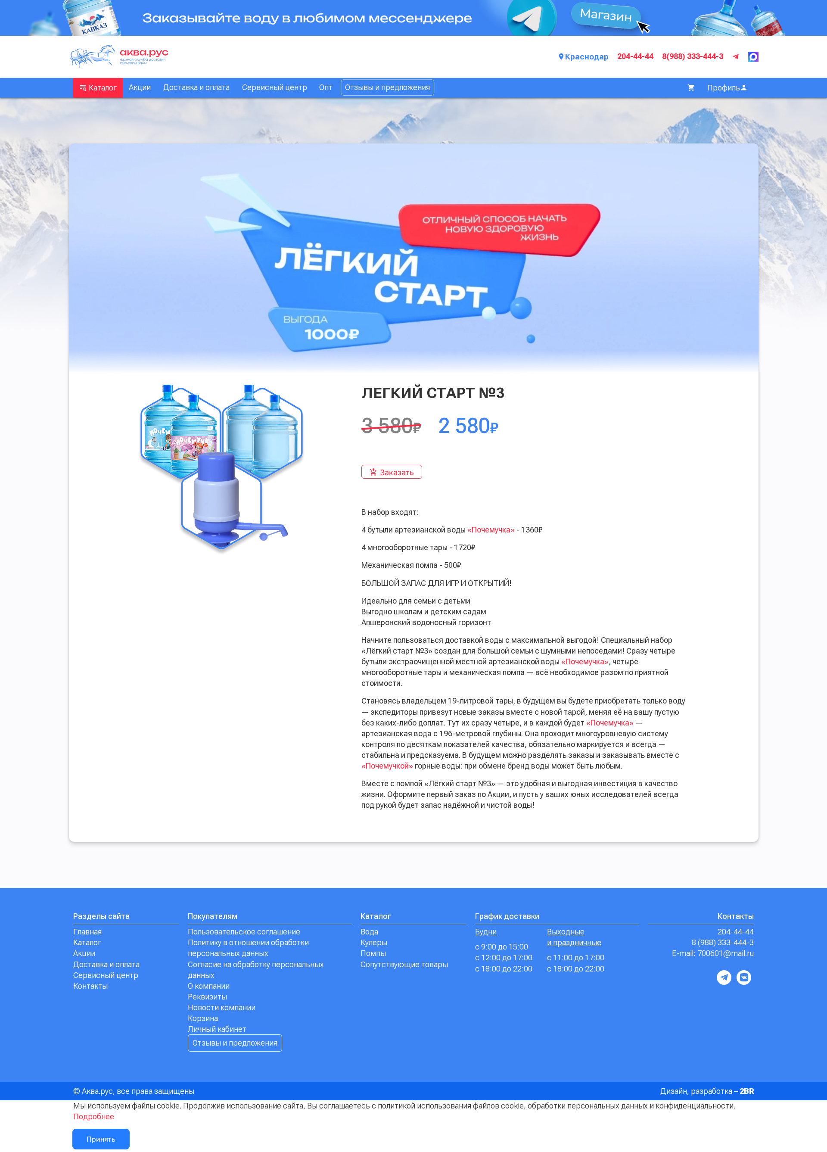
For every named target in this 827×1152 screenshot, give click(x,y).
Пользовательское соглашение (244, 931)
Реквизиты (207, 996)
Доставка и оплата (196, 87)
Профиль (723, 87)
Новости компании (221, 1007)
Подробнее (93, 1116)
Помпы (373, 953)
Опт (326, 87)
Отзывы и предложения (387, 87)
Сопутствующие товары (404, 964)
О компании (209, 985)
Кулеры (374, 942)
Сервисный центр (274, 87)
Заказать (397, 472)
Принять (101, 1139)
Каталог (102, 87)
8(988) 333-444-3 (692, 56)
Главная (87, 931)
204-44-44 (635, 56)
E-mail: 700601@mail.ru (713, 953)
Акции (140, 87)
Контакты (90, 985)
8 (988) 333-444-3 (723, 942)
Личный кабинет (217, 1029)
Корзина (203, 1018)
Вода (369, 931)
